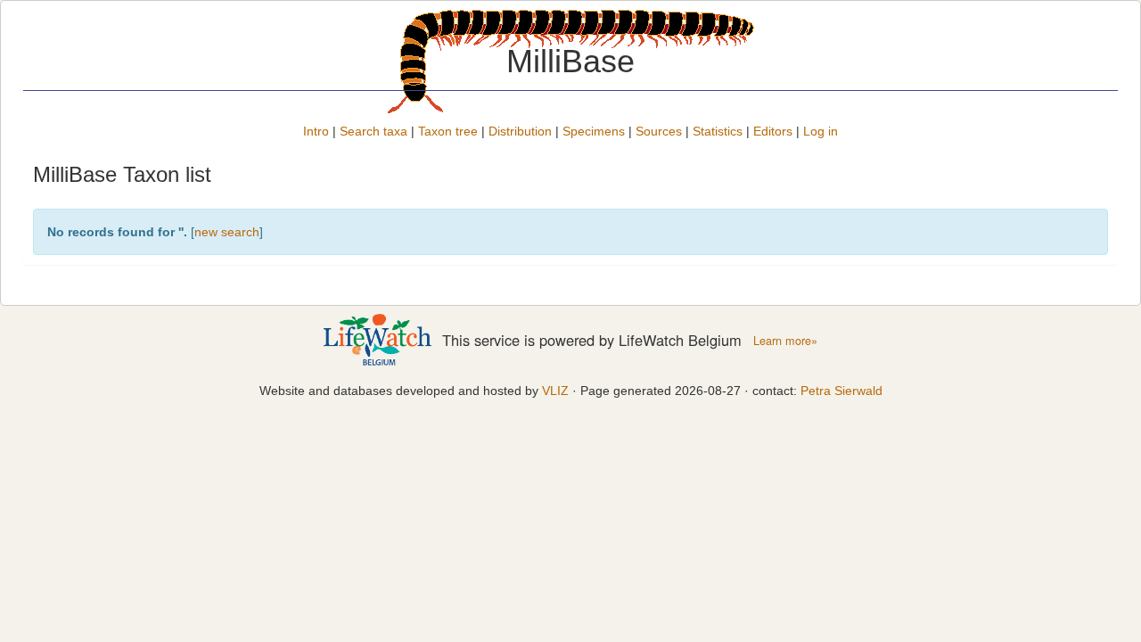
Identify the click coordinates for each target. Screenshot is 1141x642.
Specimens (593, 131)
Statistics (718, 131)
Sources (659, 131)
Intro (316, 131)
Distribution (520, 131)
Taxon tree (448, 131)
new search (226, 232)
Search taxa (373, 131)
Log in (820, 131)
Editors (772, 131)
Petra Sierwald (841, 390)
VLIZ (555, 390)
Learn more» (785, 341)
